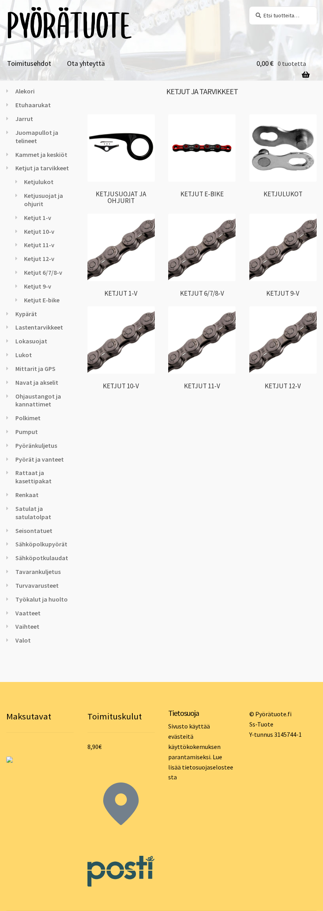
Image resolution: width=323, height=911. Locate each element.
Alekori (25, 91)
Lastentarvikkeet (39, 327)
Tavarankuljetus (38, 572)
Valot (23, 640)
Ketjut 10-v (39, 231)
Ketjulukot (39, 182)
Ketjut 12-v (39, 259)
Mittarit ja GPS (35, 369)
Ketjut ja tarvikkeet (42, 168)
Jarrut (24, 119)
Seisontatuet (33, 531)
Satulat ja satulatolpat (33, 513)
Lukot (23, 355)
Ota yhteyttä (86, 63)
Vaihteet (27, 626)
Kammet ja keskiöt (41, 154)
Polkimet (28, 418)
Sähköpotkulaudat (41, 558)
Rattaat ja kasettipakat (33, 477)
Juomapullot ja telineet (36, 137)
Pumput (26, 432)
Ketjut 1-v (37, 218)
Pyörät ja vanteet (39, 459)
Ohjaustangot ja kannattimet (38, 400)
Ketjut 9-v (37, 286)
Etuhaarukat (33, 105)
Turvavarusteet (37, 585)
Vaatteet (28, 613)
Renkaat (27, 495)
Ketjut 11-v (39, 245)
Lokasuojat (31, 341)
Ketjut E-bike (41, 300)
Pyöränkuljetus (36, 445)
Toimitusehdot (29, 63)
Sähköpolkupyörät (41, 544)
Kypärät (26, 314)
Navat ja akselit (36, 382)
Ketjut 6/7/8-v (43, 272)
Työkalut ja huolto (41, 599)
